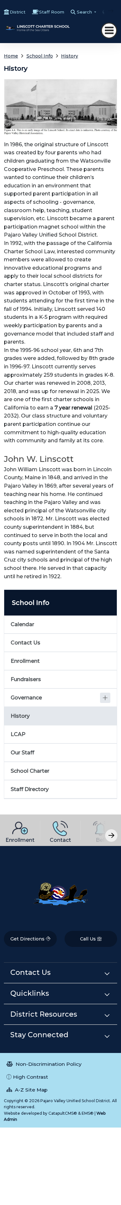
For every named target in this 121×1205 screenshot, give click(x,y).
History (69, 56)
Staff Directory (30, 789)
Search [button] (85, 11)
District (17, 11)
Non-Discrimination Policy (48, 1064)
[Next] (106, 11)
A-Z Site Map (30, 1090)
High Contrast (30, 1077)
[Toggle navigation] (109, 30)
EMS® (88, 1113)
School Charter (30, 771)
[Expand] (105, 698)
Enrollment (25, 661)
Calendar (22, 624)
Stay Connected (39, 1034)
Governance (26, 698)
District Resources (43, 1014)
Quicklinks (29, 993)
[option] (20, 830)
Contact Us (25, 643)
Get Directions (28, 939)
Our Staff (22, 753)
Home (11, 56)
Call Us (88, 939)
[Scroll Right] (111, 835)
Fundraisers (26, 679)
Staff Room (51, 11)
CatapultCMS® (62, 1113)
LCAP (18, 734)
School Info (39, 56)
